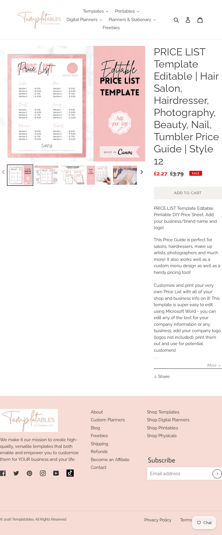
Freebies (99, 435)
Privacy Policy (157, 520)
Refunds (99, 451)
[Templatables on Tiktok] (70, 473)
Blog (95, 428)
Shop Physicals (162, 435)
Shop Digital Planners (168, 419)
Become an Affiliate (110, 459)
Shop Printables (162, 428)
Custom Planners (108, 419)
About (97, 412)
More (212, 365)
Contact (98, 467)
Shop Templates (163, 412)
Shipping (99, 443)
